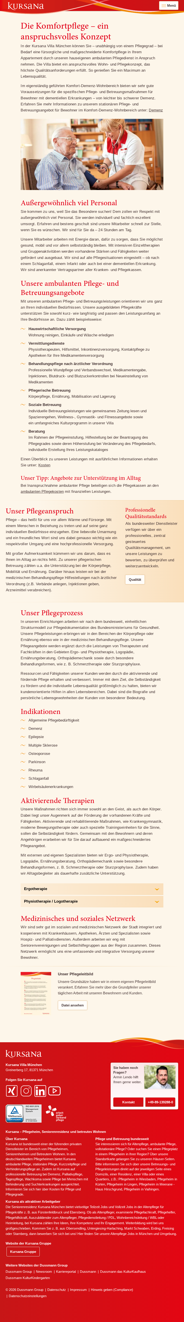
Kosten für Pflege (61, 1189)
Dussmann (88, 1271)
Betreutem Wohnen (51, 1154)
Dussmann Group (19, 1271)
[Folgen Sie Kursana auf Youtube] (55, 1091)
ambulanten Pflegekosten (42, 491)
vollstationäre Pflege (110, 1149)
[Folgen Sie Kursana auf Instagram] (26, 1091)
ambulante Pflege (18, 1164)
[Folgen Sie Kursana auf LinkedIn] (40, 1091)
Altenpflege (140, 1144)
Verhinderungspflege (20, 1169)
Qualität (135, 579)
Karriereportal (66, 1271)
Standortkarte (105, 1159)
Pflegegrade (14, 1194)
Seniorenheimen (17, 1154)
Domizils (101, 1174)
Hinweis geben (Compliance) (112, 1290)
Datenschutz (56, 1290)
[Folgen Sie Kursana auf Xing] (12, 1091)
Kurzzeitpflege (69, 1164)
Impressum (78, 1290)
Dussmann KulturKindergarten (28, 1278)
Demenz (156, 110)
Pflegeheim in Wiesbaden (137, 1179)
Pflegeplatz (170, 1149)
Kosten (44, 465)
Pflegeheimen (58, 1149)
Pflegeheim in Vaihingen (141, 1189)
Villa (145, 1174)
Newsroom (44, 1271)
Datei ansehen (72, 1005)
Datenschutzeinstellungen (27, 1296)
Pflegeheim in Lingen (122, 1184)
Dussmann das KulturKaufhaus (123, 1271)
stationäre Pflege (45, 1164)
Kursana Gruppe (23, 1252)
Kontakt (128, 1102)
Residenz (125, 1174)
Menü (171, 5)
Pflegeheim (117, 1154)
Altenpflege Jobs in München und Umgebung (143, 1234)
